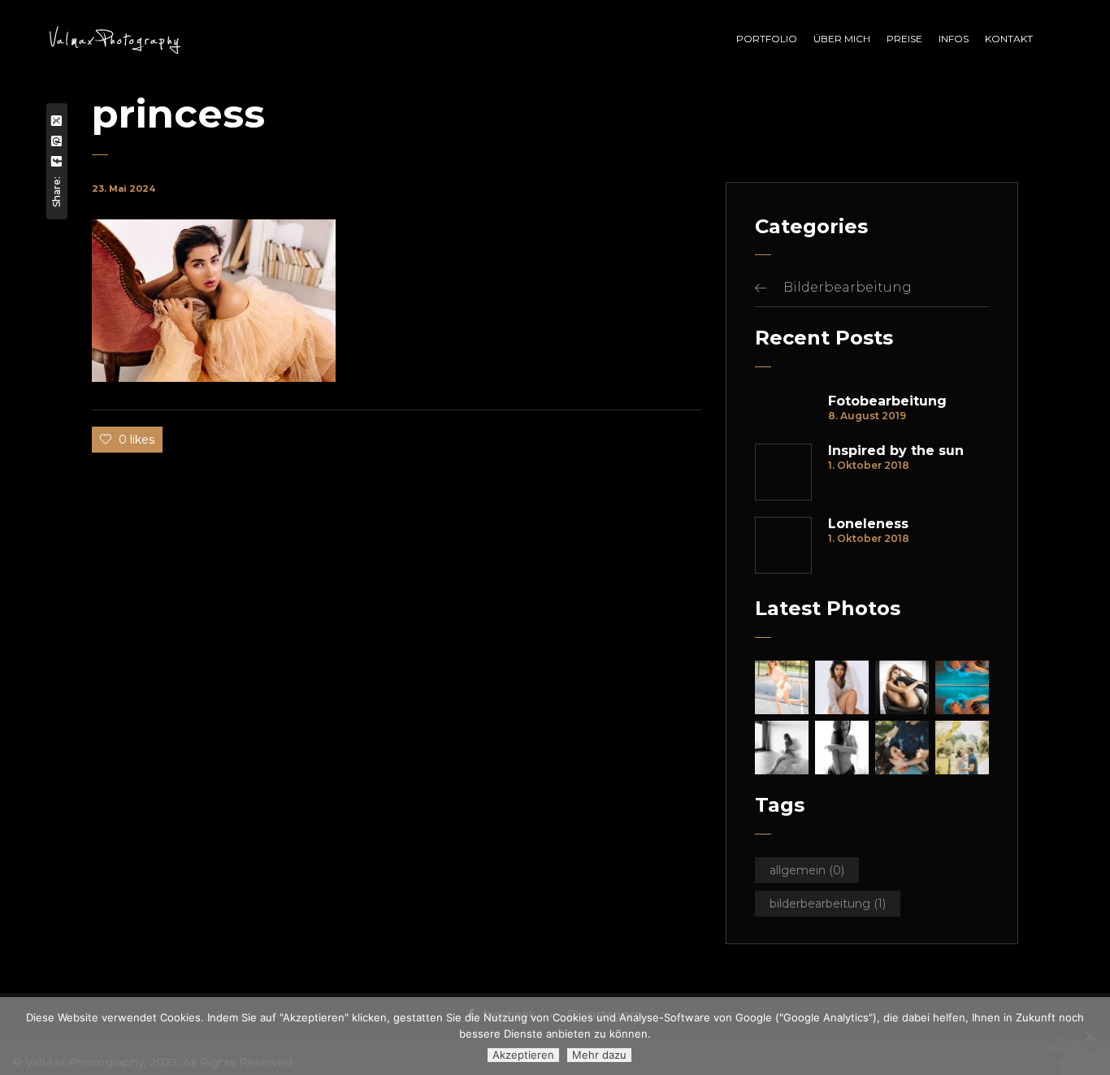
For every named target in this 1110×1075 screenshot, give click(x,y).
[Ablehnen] (1090, 1036)
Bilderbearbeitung (847, 287)
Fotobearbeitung (887, 401)
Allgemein (807, 870)
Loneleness (868, 524)
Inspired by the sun (896, 451)
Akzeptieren (523, 1054)
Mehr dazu (599, 1054)
